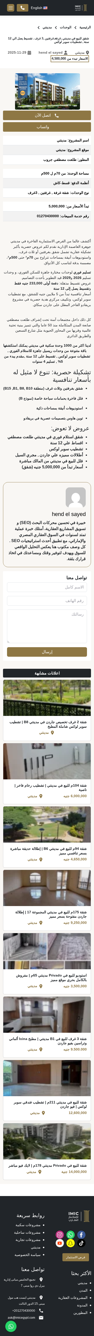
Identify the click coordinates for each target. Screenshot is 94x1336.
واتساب (43, 127)
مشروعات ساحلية (27, 1232)
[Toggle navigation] (10, 8)
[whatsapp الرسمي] (70, 1235)
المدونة (82, 1305)
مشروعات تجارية (28, 1240)
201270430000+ (22, 8)
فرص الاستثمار (75, 1257)
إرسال (47, 652)
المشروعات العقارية (72, 1298)
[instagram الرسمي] (60, 1235)
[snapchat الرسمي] (70, 1243)
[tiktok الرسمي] (81, 1243)
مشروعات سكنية (28, 1225)
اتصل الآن (43, 115)
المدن (83, 1290)
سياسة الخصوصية (28, 1255)
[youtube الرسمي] (60, 1243)
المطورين (80, 1313)
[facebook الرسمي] (81, 1235)
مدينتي (36, 1247)
